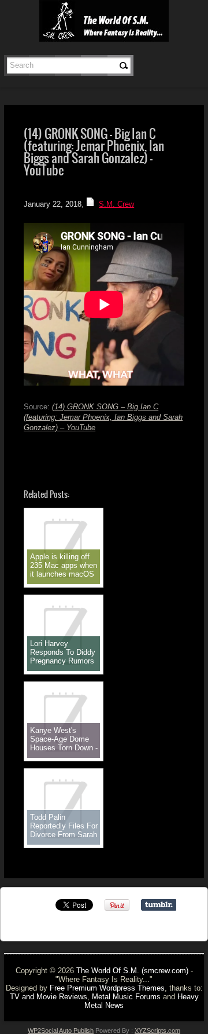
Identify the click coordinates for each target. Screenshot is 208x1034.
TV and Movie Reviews (48, 996)
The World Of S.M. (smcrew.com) (132, 970)
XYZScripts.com (157, 1030)
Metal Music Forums (126, 996)
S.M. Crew (116, 204)
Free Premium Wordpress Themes (107, 988)
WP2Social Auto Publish (61, 1030)
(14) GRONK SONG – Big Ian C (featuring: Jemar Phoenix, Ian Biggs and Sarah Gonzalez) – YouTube (103, 417)
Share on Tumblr (158, 905)
